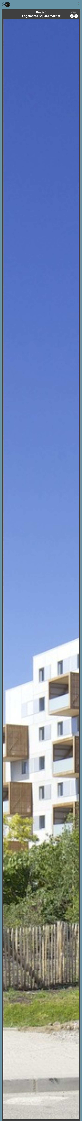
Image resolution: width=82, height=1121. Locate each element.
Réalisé (41, 12)
